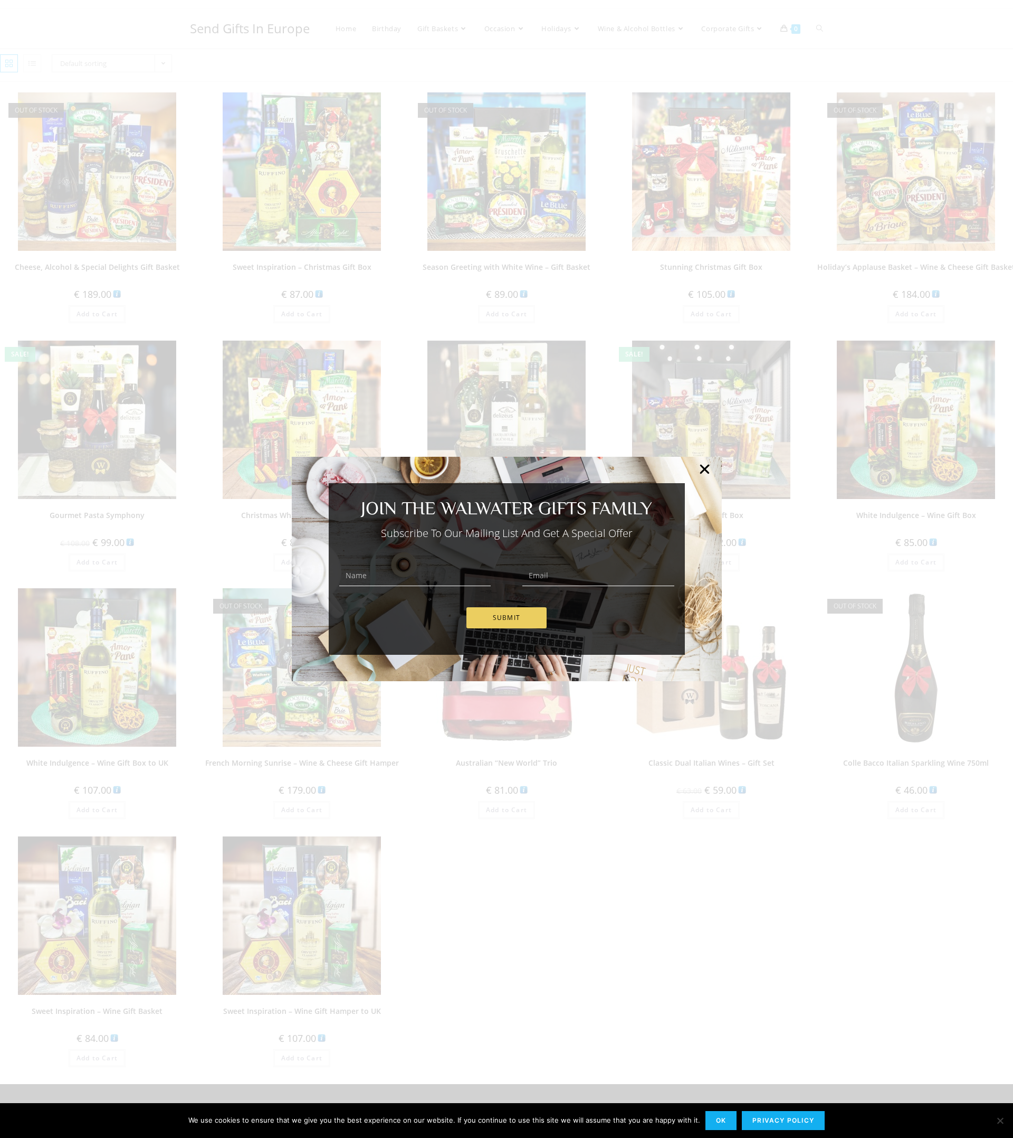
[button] (704, 469)
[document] (506, 569)
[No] (1000, 1120)
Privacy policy (783, 1120)
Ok (721, 1120)
